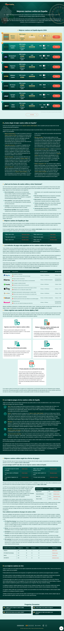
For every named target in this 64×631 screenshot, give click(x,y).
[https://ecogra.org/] (38, 626)
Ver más (32, 114)
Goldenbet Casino (55, 557)
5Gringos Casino (25, 237)
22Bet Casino (25, 468)
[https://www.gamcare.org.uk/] (43, 626)
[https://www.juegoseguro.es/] (29, 626)
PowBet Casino (25, 477)
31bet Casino (53, 237)
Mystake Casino (25, 239)
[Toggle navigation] (59, 4)
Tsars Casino (53, 234)
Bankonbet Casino (26, 234)
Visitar (56, 37)
